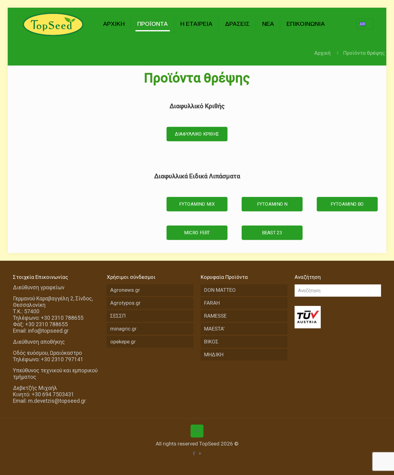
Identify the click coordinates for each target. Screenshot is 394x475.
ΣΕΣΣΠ (118, 316)
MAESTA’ (214, 329)
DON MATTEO (220, 290)
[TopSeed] (53, 24)
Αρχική (322, 53)
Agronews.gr (125, 290)
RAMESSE (215, 316)
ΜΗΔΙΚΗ (213, 354)
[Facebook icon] (193, 453)
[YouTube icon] (200, 453)
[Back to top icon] (197, 431)
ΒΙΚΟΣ (211, 341)
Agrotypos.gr (125, 303)
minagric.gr (123, 329)
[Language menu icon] (364, 24)
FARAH (212, 303)
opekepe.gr (123, 341)
